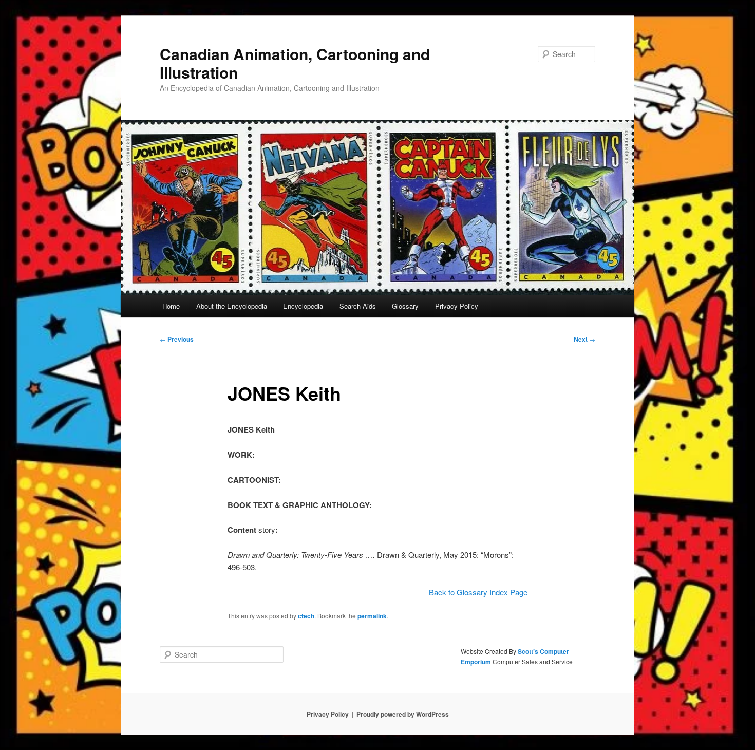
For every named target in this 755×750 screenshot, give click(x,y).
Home (171, 306)
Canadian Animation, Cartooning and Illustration (295, 63)
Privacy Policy (456, 306)
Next (584, 339)
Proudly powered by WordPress (402, 714)
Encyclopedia (303, 306)
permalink (372, 616)
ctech (306, 616)
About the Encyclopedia (231, 306)
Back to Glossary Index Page (478, 592)
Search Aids (357, 306)
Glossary (405, 306)
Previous (177, 339)
